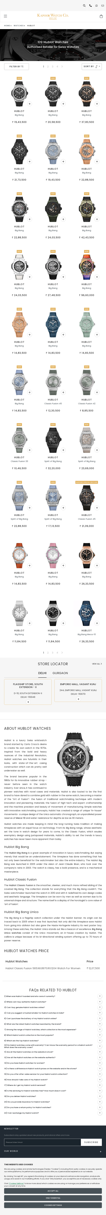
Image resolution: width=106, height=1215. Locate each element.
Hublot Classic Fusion (21, 885)
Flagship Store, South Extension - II (28, 685)
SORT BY (89, 66)
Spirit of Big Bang (53, 461)
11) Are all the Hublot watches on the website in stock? (28, 1052)
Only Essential (53, 1198)
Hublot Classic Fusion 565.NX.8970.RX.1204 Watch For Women (43, 968)
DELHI (42, 673)
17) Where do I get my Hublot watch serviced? (25, 1085)
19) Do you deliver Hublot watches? (20, 1096)
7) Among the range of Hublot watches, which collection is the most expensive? (40, 1029)
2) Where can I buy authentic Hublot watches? (25, 1002)
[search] (84, 5)
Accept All (53, 1191)
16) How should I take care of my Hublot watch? (26, 1079)
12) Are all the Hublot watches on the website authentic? (29, 1057)
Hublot (19, 111)
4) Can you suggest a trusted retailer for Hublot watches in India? (34, 1013)
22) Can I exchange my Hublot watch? (21, 1113)
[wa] (97, 5)
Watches (19, 25)
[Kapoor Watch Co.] (53, 16)
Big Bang (19, 114)
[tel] (90, 5)
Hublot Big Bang (18, 852)
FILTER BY (15, 66)
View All (96, 663)
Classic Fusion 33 (19, 461)
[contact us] (102, 5)
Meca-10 (20, 818)
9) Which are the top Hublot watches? (21, 1040)
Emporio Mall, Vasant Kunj (78, 684)
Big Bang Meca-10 (87, 634)
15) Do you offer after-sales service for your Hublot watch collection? (36, 1074)
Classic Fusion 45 (53, 403)
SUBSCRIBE (91, 1142)
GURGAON (60, 673)
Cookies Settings (53, 1205)
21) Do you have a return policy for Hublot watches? (27, 1107)
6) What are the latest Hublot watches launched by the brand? (32, 1024)
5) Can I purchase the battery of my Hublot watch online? (30, 1018)
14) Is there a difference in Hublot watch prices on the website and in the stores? (40, 1068)
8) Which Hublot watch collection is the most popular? (29, 1035)
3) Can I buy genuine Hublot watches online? (24, 1007)
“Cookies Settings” (16, 1183)
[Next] (62, 66)
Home (7, 25)
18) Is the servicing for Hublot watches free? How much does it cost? (35, 1090)
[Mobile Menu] (5, 16)
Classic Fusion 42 (86, 403)
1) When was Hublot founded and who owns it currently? (29, 996)
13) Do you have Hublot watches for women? (24, 1063)
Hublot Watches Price (26, 950)
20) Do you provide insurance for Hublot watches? (27, 1102)
